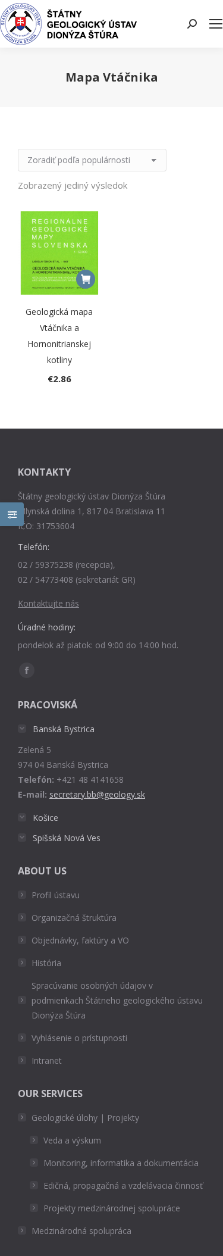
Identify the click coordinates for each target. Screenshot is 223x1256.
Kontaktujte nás (48, 603)
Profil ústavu (56, 895)
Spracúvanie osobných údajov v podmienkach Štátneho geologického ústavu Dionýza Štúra (117, 1000)
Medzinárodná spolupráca (81, 1230)
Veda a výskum (72, 1140)
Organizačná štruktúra (74, 917)
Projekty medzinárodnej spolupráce (111, 1208)
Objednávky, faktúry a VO (80, 940)
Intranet (47, 1060)
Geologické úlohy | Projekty (85, 1117)
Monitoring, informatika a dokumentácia (121, 1162)
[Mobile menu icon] (216, 24)
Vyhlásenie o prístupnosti (79, 1037)
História (46, 962)
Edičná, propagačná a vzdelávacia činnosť (123, 1185)
